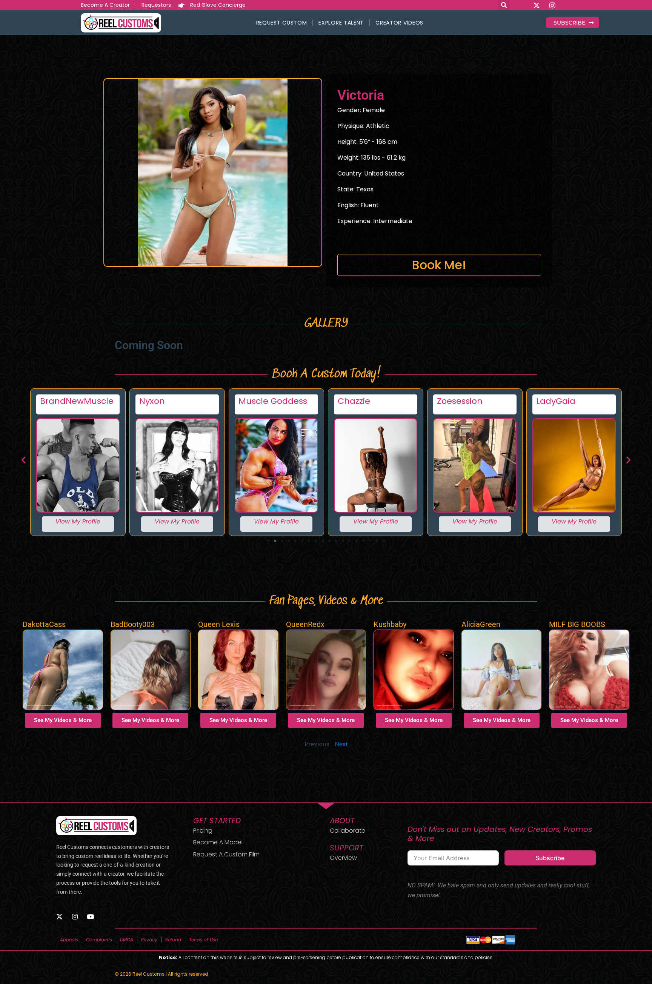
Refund (173, 939)
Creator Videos (399, 22)
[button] (23, 459)
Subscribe (549, 858)
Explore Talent (341, 22)
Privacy (149, 939)
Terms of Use (203, 939)
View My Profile (77, 521)
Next (341, 744)
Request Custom (281, 22)
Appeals (69, 939)
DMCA (126, 939)
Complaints (99, 939)
